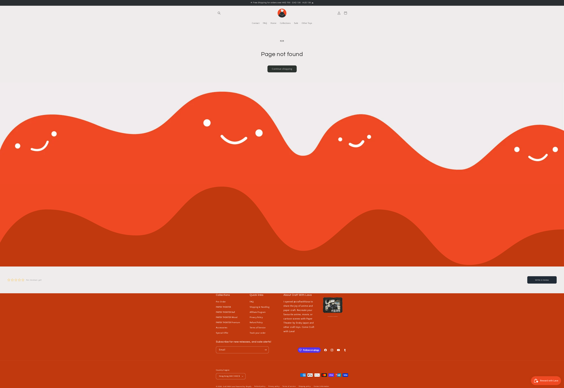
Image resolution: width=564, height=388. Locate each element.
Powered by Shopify (244, 386)
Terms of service (289, 386)
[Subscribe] (265, 349)
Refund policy (259, 386)
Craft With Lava (229, 386)
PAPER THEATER (223, 307)
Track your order (258, 333)
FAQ (252, 302)
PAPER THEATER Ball (225, 312)
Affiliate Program (258, 312)
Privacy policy (274, 386)
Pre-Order (221, 302)
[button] (219, 13)
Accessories (221, 328)
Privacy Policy (256, 317)
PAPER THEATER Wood (226, 317)
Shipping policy (305, 386)
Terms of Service (258, 328)
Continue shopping (282, 69)
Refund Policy (256, 322)
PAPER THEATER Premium (228, 322)
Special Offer (222, 333)
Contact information (321, 386)
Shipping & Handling (259, 307)
